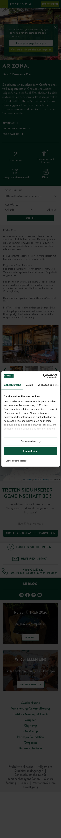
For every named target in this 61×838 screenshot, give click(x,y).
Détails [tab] (29, 384)
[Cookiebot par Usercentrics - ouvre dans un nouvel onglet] (43, 376)
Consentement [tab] (12, 384)
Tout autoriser (31, 451)
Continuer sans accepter (16, 461)
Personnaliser (29, 441)
